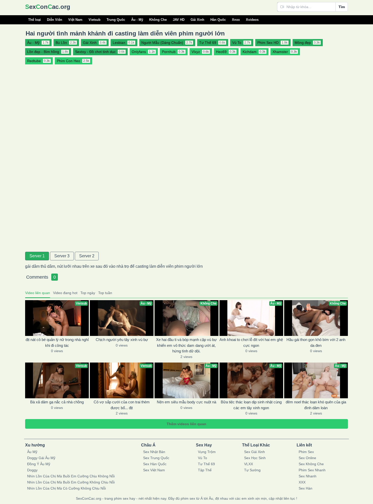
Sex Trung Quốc (156, 458)
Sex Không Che (311, 464)
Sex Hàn (305, 488)
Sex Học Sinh (255, 458)
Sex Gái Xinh (254, 452)
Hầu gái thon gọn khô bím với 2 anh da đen (315, 342)
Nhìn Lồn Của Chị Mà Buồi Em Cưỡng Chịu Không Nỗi (71, 476)
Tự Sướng (252, 470)
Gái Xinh (197, 20)
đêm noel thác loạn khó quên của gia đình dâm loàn (316, 405)
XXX (302, 482)
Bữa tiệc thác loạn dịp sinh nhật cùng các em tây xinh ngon (251, 405)
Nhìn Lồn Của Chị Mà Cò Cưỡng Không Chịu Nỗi (66, 488)
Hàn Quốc (218, 20)
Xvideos (252, 20)
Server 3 (62, 256)
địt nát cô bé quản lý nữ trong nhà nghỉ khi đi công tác (57, 342)
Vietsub (94, 20)
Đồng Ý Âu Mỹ (38, 464)
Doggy (32, 470)
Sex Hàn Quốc (154, 464)
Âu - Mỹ (137, 20)
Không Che (158, 20)
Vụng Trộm (207, 452)
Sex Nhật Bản (154, 452)
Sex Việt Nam (154, 470)
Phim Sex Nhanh (312, 470)
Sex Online (307, 458)
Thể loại (34, 20)
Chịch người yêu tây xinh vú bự (122, 339)
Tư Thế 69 (206, 464)
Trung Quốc (116, 20)
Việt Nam (75, 20)
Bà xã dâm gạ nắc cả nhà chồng (57, 402)
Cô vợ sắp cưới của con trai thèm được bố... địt (122, 405)
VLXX (248, 464)
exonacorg (47, 6)
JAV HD (178, 20)
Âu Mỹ (32, 452)
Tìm (341, 7)
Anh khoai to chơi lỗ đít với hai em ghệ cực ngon (251, 342)
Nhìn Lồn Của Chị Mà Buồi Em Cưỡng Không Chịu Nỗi (71, 482)
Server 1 (37, 256)
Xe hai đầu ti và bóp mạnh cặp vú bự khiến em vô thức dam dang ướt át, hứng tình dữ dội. (186, 345)
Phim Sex (306, 452)
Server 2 (86, 256)
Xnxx (236, 20)
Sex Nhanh (307, 476)
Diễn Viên (54, 20)
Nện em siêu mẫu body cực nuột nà (186, 402)
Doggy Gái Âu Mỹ (41, 458)
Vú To (202, 458)
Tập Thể (205, 470)
